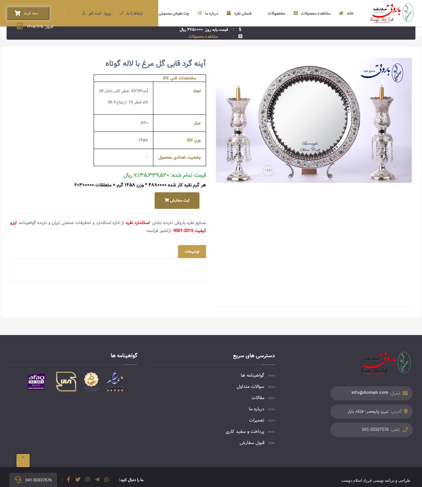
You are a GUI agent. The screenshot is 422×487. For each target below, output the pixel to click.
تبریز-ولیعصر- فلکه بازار (368, 411)
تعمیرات (256, 420)
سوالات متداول (250, 386)
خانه (350, 13)
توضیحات (192, 251)
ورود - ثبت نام (100, 13)
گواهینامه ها (252, 375)
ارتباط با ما (135, 13)
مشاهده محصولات (315, 13)
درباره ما (211, 13)
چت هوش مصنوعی (174, 13)
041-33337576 (375, 429)
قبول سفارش (252, 442)
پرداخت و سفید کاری (245, 431)
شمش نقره (243, 13)
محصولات (276, 13)
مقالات (258, 397)
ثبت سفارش (179, 200)
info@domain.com (369, 392)
